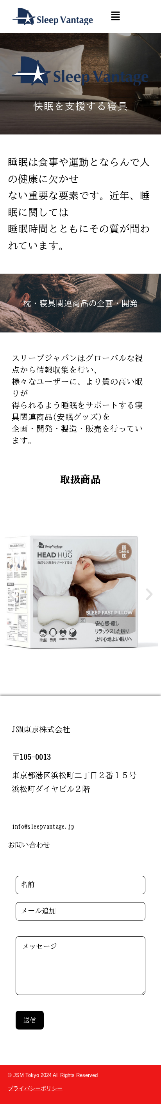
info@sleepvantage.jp (43, 826)
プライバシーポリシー (35, 1088)
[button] (115, 16)
